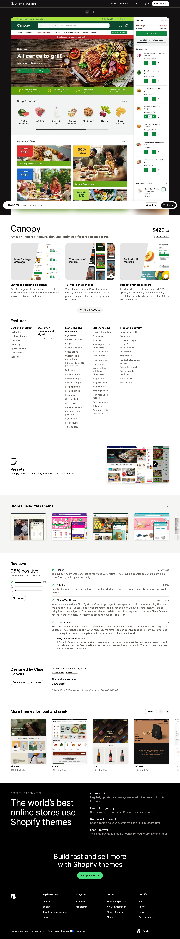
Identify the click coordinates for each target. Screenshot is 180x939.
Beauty (46, 906)
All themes (35, 682)
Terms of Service (19, 931)
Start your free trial (90, 875)
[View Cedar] (138, 464)
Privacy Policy (38, 931)
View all (151, 711)
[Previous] (161, 506)
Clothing (47, 901)
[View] (28, 527)
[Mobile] (93, 12)
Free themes (81, 906)
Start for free (160, 3)
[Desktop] (87, 12)
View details (58, 672)
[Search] (137, 4)
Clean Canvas (162, 236)
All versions (72, 672)
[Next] (167, 506)
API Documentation (116, 906)
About (142, 901)
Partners (143, 906)
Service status (146, 917)
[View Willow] (122, 464)
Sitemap (81, 931)
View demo (151, 205)
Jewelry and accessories (55, 912)
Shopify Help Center (117, 901)
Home (46, 917)
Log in (146, 3)
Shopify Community (117, 912)
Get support (19, 682)
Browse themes (118, 3)
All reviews (18, 598)
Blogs (110, 917)
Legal (141, 912)
